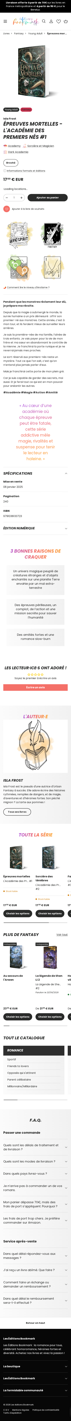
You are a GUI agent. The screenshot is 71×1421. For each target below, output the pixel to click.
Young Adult (35, 33)
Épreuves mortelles (16, 876)
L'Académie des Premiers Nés (23, 134)
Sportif (11, 1059)
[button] (65, 21)
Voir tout (62, 934)
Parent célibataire (19, 1080)
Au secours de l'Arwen (13, 978)
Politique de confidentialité (46, 1410)
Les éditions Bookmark (22, 1404)
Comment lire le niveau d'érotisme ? (28, 287)
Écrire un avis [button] (35, 687)
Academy (14, 146)
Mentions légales (20, 1410)
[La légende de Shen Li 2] (50, 957)
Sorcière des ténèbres (44, 878)
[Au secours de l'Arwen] (17, 957)
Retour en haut (35, 1323)
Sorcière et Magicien (40, 146)
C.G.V (6, 1410)
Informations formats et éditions (26, 170)
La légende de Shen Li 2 (49, 978)
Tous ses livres (17, 811)
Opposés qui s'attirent (21, 1073)
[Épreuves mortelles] (17, 857)
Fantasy (19, 33)
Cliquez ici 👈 (52, 8)
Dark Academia (18, 152)
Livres (6, 33)
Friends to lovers (18, 1066)
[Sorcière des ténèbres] (50, 857)
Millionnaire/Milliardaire (22, 1086)
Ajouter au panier (47, 197)
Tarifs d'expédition (12, 1412)
